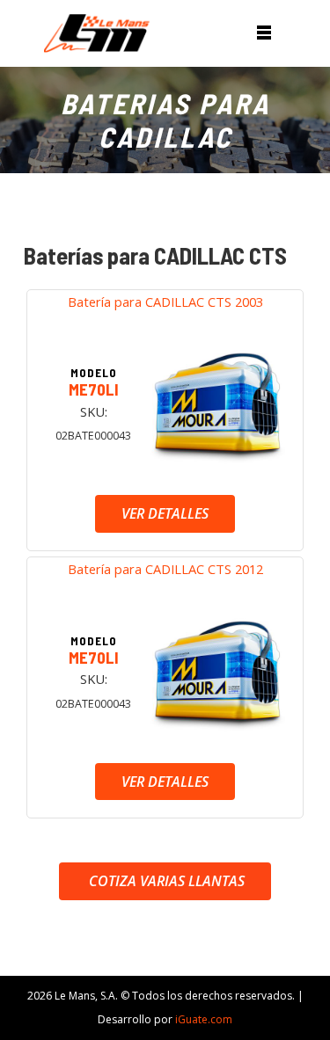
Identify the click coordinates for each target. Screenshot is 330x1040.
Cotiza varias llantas (165, 881)
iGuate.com (203, 1019)
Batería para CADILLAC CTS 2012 (165, 569)
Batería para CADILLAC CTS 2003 (165, 301)
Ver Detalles (165, 513)
